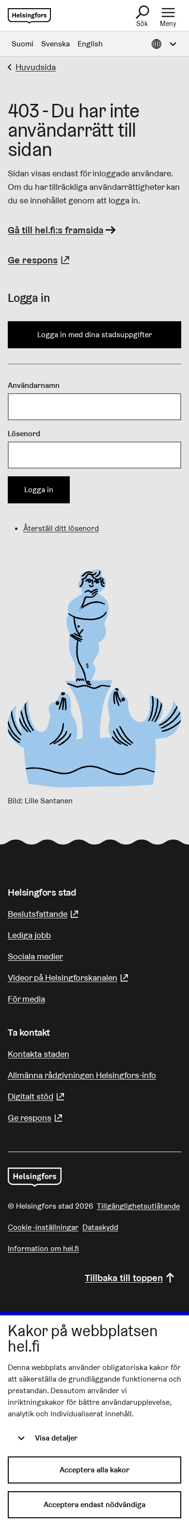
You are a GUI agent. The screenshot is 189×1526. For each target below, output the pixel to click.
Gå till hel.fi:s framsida (55, 230)
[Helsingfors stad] (35, 1177)
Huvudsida (36, 66)
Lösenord (24, 433)
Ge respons (40, 260)
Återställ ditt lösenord (61, 528)
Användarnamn (34, 385)
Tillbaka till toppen (124, 1277)
